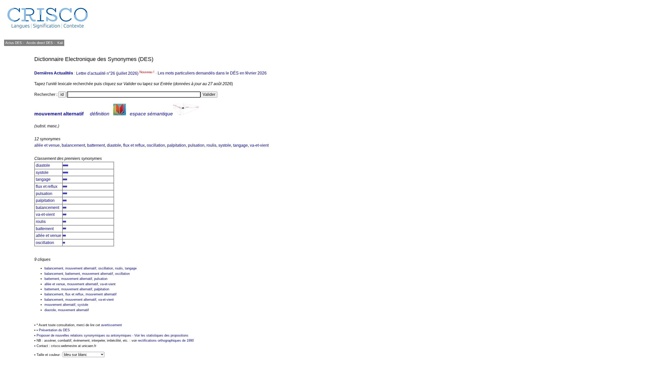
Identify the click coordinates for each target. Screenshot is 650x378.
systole (224, 145)
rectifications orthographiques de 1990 (166, 340)
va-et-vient (259, 145)
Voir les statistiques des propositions (161, 335)
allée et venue (47, 145)
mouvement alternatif (59, 113)
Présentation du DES (54, 330)
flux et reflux (134, 145)
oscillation (156, 145)
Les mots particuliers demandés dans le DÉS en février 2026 (212, 73)
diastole (114, 145)
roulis (211, 145)
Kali (60, 43)
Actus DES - (14, 43)
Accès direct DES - (40, 43)
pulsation (196, 145)
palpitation (176, 145)
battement (96, 145)
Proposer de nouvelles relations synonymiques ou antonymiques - (85, 335)
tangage (240, 145)
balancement (73, 145)
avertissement (111, 325)
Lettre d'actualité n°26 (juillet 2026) (115, 73)
